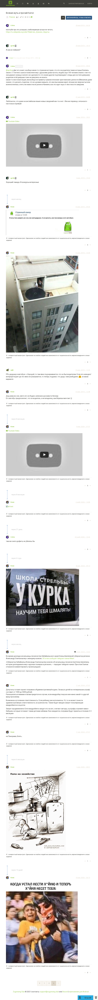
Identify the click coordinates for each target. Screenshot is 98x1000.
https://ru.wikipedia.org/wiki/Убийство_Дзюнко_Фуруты (27, 32)
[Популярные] (33, 3)
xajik (12, 370)
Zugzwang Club (19, 992)
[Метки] (27, 3)
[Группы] (43, 3)
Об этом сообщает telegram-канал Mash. (58, 658)
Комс (12, 207)
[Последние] (22, 3)
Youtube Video (13, 121)
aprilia (12, 46)
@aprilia (19, 66)
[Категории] (17, 3)
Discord (65, 992)
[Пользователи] (38, 3)
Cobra (13, 25)
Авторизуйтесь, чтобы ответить (79, 17)
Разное (12, 17)
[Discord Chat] (48, 3)
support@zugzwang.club (49, 992)
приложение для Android (79, 992)
